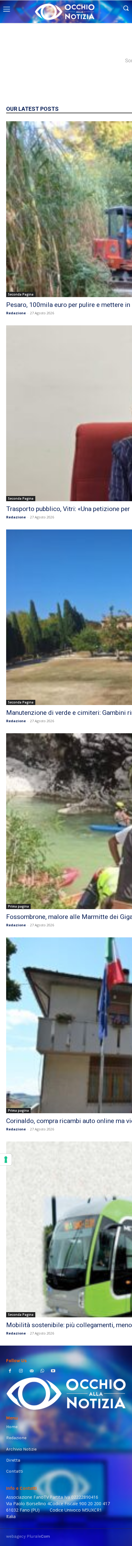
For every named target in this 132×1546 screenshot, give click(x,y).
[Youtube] (53, 1371)
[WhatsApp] (42, 1371)
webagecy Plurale (28, 1536)
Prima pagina (18, 906)
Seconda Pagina (20, 294)
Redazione (16, 313)
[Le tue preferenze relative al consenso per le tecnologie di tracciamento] (6, 1159)
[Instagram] (21, 1371)
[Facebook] (10, 1371)
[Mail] (31, 1371)
